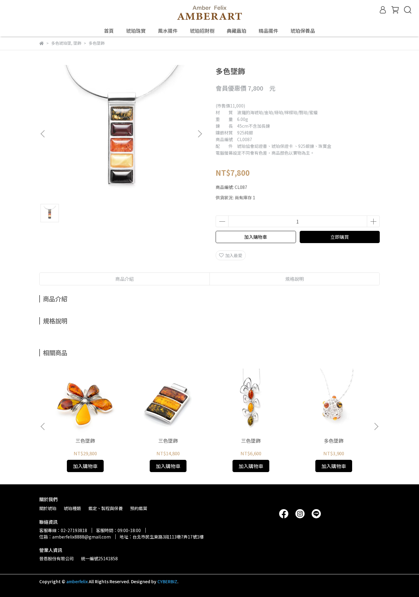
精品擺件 (268, 30)
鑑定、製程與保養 (105, 508)
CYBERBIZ (167, 581)
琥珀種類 (72, 508)
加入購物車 (255, 237)
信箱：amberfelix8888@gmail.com (75, 537)
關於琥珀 (47, 508)
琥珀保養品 (302, 30)
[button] (199, 133)
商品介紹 (124, 279)
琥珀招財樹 (202, 30)
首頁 (109, 30)
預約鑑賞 (138, 508)
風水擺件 (168, 30)
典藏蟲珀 (236, 30)
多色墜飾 (334, 440)
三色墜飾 (85, 440)
